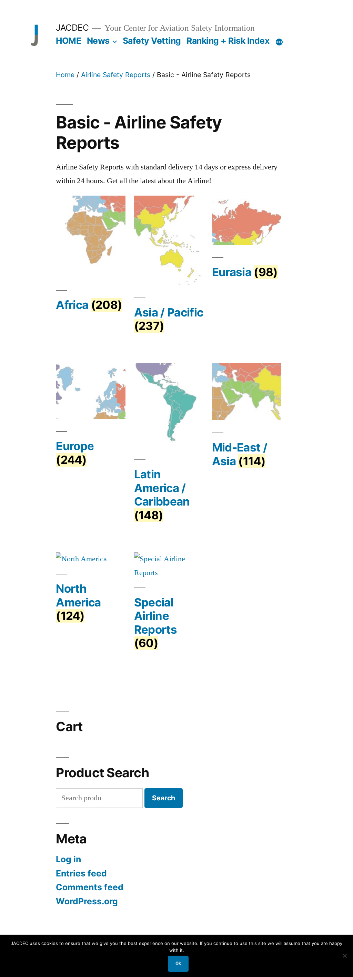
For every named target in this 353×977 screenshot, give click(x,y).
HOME (68, 40)
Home (65, 75)
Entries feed (81, 873)
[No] (344, 955)
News (98, 40)
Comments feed (89, 887)
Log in (68, 859)
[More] (279, 42)
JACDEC (72, 27)
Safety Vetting (152, 40)
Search (163, 798)
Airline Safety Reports (115, 75)
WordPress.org (87, 901)
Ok (178, 963)
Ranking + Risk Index (227, 40)
